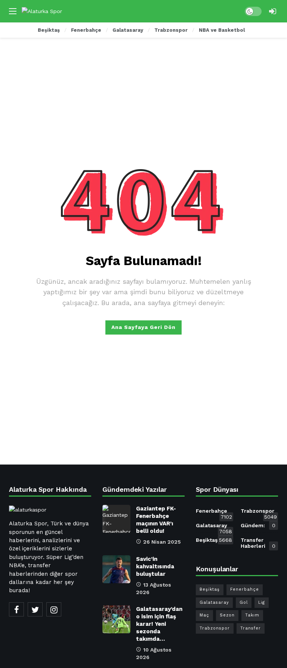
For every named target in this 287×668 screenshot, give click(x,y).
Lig (261, 602)
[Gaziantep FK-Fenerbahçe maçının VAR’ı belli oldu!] (116, 519)
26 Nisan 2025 (162, 542)
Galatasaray (214, 526)
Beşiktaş (214, 540)
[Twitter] (35, 609)
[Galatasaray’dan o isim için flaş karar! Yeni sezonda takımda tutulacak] (116, 619)
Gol (244, 602)
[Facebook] (16, 609)
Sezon (227, 615)
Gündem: (258, 525)
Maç (204, 615)
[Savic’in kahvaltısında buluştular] (116, 569)
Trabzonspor (259, 512)
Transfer (250, 628)
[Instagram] (53, 609)
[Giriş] (272, 11)
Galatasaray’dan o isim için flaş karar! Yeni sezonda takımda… (159, 624)
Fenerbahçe (214, 512)
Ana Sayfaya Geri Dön (143, 327)
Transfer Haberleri (258, 543)
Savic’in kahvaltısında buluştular (155, 566)
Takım (252, 615)
